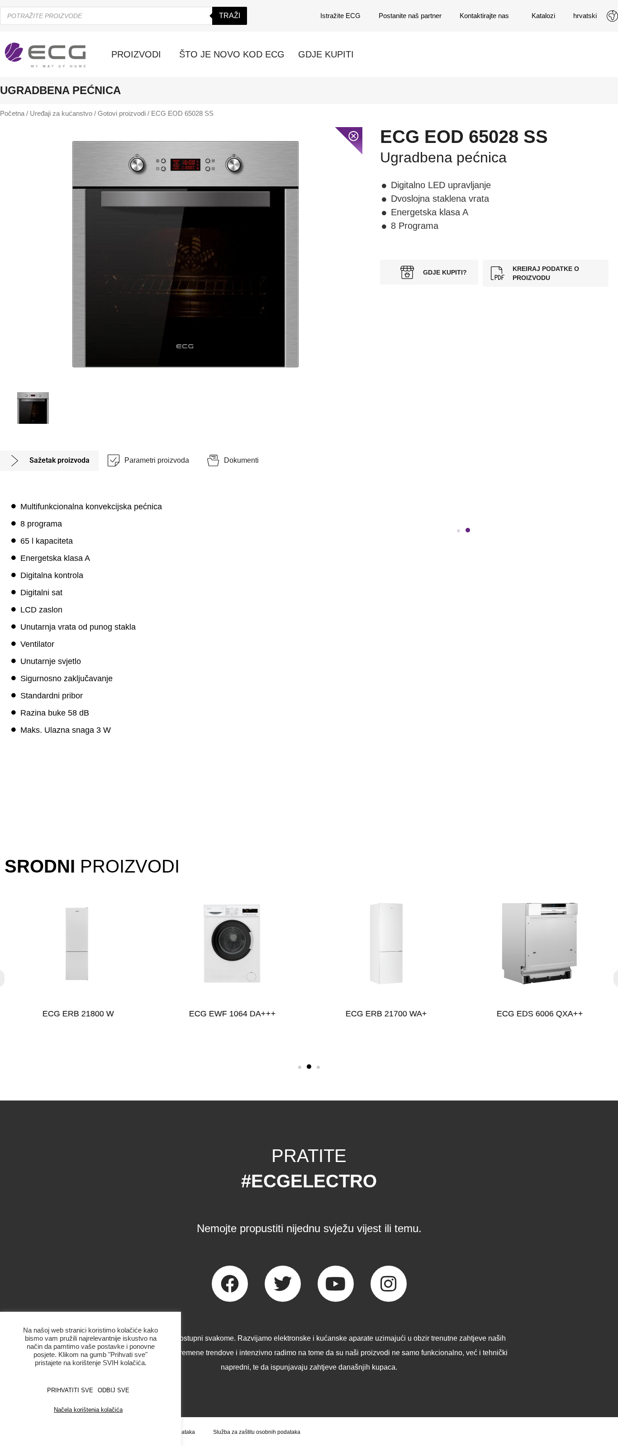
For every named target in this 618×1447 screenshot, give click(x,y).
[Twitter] (283, 1284)
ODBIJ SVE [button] (113, 1390)
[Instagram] (389, 1284)
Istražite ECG (340, 15)
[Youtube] (336, 1284)
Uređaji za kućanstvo (61, 113)
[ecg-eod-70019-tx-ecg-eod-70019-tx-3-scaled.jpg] (185, 254)
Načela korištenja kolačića (88, 1409)
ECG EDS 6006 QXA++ (540, 1013)
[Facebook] (230, 1284)
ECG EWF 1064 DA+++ (232, 1013)
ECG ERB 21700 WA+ (386, 1013)
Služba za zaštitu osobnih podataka (256, 1432)
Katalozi (543, 15)
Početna (12, 113)
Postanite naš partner (410, 15)
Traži (229, 15)
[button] (458, 530)
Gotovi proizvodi (122, 113)
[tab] (49, 461)
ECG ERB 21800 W (78, 1013)
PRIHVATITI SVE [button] (70, 1390)
